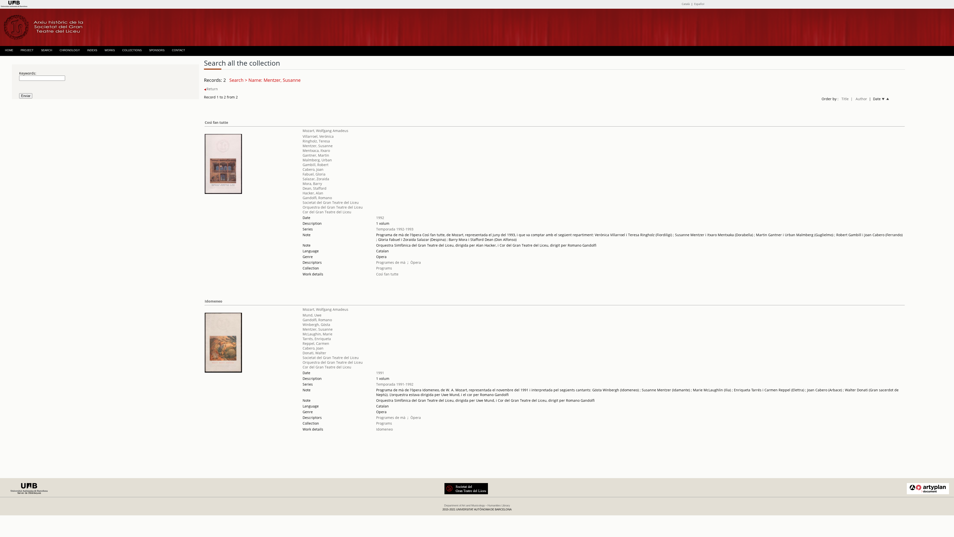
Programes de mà (390, 262)
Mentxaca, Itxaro (316, 150)
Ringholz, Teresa (316, 141)
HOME (9, 50)
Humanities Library (498, 505)
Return (212, 89)
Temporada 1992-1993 (394, 229)
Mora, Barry (312, 183)
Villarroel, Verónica (318, 136)
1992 (380, 217)
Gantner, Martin (316, 155)
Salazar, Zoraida (316, 179)
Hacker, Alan (313, 193)
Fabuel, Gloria (314, 174)
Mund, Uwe (312, 315)
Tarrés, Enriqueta (317, 338)
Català (686, 4)
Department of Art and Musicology (464, 505)
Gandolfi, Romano (317, 197)
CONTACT (178, 50)
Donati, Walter (314, 353)
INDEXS (92, 50)
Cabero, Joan (313, 169)
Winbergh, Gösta (316, 324)
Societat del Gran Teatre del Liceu (331, 202)
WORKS (110, 50)
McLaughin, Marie (317, 334)
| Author (859, 98)
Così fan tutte (216, 122)
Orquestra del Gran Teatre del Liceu (333, 207)
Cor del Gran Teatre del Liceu (327, 212)
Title (845, 98)
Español (699, 4)
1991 (380, 372)
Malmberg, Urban (317, 160)
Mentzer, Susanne (318, 145)
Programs (384, 268)
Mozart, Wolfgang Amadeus (325, 130)
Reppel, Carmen (316, 343)
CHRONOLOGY (70, 50)
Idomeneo (213, 301)
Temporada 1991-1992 (394, 384)
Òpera (415, 262)
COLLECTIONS (132, 50)
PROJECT (27, 50)
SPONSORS (156, 50)
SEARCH (46, 50)
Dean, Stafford (314, 188)
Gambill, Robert (315, 164)
